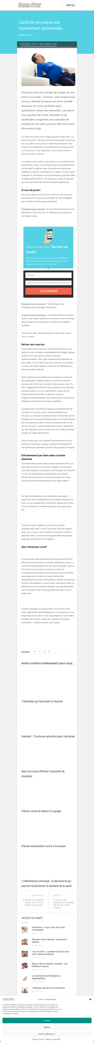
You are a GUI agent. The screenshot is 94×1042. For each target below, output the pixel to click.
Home (34, 44)
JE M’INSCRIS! (48, 291)
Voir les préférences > (47, 1034)
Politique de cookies (38, 1039)
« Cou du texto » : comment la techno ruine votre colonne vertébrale (50, 952)
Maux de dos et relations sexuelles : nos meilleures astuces (49, 965)
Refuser (47, 1027)
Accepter (47, 1020)
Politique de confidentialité (52, 1039)
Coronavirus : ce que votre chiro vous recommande (48, 928)
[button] (90, 999)
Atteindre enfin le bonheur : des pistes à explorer (49, 940)
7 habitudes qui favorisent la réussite (48, 988)
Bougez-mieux (25, 35)
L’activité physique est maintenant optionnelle (39, 46)
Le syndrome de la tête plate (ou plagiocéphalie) (46, 977)
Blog (41, 44)
